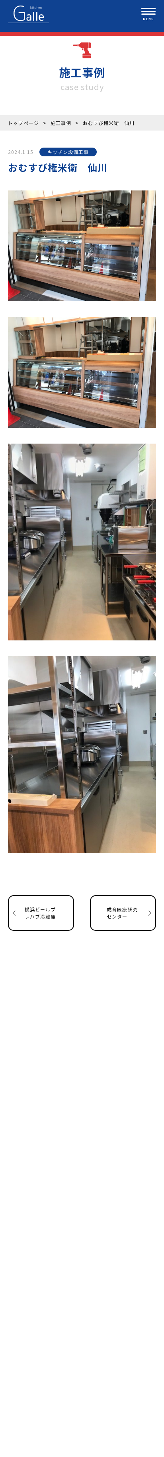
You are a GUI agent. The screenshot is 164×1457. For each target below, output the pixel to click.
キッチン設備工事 (68, 151)
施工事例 (61, 122)
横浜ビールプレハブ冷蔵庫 (40, 913)
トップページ (23, 122)
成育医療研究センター (122, 913)
